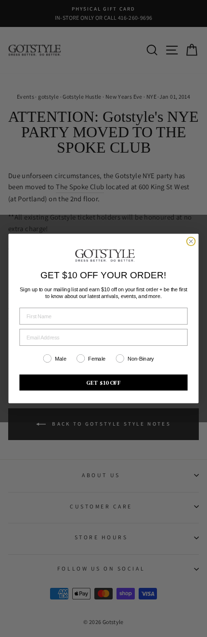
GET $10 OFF (103, 383)
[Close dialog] (191, 241)
